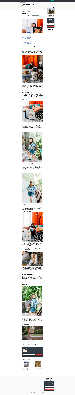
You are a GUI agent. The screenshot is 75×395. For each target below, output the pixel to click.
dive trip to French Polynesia (34, 50)
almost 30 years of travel (35, 15)
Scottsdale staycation (24, 50)
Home (22, 11)
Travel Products (24, 11)
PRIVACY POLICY (42, 392)
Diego (22, 5)
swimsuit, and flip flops (32, 51)
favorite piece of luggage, (39, 84)
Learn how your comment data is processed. (37, 373)
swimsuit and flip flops (24, 52)
